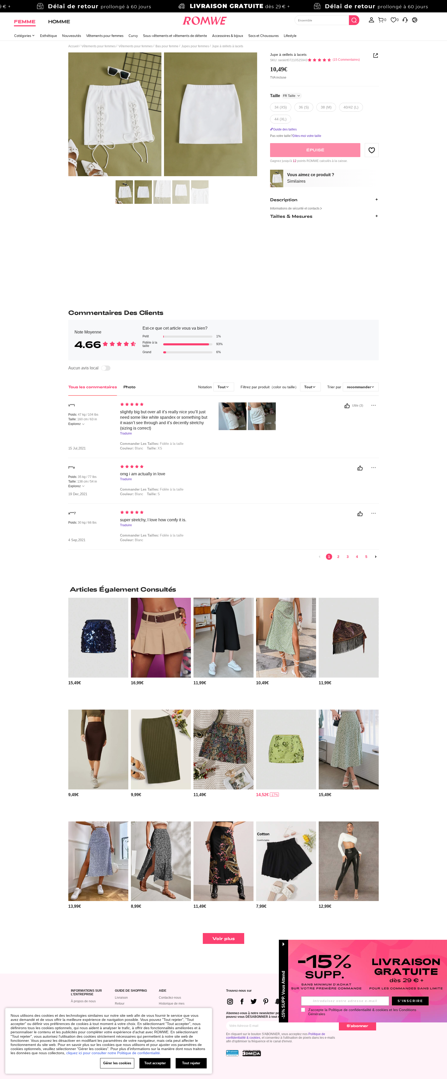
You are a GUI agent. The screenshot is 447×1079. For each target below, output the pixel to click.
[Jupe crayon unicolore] (98, 749)
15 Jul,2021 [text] (77, 448)
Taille (282, 96)
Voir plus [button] (223, 938)
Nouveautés (71, 36)
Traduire (126, 433)
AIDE (162, 990)
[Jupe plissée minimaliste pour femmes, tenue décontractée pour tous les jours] (161, 638)
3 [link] (348, 557)
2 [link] (338, 557)
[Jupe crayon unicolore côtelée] (161, 749)
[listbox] (371, 19)
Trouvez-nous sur (239, 990)
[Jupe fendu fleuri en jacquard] (223, 749)
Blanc (131, 494)
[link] (223, 6)
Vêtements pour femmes (104, 36)
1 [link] (329, 557)
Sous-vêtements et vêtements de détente (175, 36)
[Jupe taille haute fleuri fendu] (98, 861)
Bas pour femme (166, 46)
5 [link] (366, 557)
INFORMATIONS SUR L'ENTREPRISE (86, 992)
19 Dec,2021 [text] (77, 494)
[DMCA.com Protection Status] (251, 1053)
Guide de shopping (131, 990)
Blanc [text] (131, 448)
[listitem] (98, 651)
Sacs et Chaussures (263, 36)
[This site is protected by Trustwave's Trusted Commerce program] (232, 1053)
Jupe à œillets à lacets (288, 54)
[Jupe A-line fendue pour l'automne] (223, 638)
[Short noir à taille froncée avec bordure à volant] (286, 861)
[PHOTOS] (162, 115)
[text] (164, 404)
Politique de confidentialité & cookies (358, 1010)
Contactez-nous (170, 997)
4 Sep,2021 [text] (76, 540)
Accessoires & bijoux (227, 36)
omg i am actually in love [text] (142, 474)
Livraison (121, 997)
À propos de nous (83, 1001)
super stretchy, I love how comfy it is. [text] (153, 520)
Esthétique (48, 36)
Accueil (73, 46)
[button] (372, 150)
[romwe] (204, 19)
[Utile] (347, 406)
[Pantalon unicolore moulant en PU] (349, 861)
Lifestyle (290, 36)
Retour (119, 1003)
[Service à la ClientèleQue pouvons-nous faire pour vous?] (405, 20)
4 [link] (357, 557)
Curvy (133, 36)
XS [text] (154, 448)
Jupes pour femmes (195, 46)
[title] (223, 589)
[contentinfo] (74, 683)
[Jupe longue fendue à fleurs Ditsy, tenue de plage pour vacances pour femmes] (161, 861)
